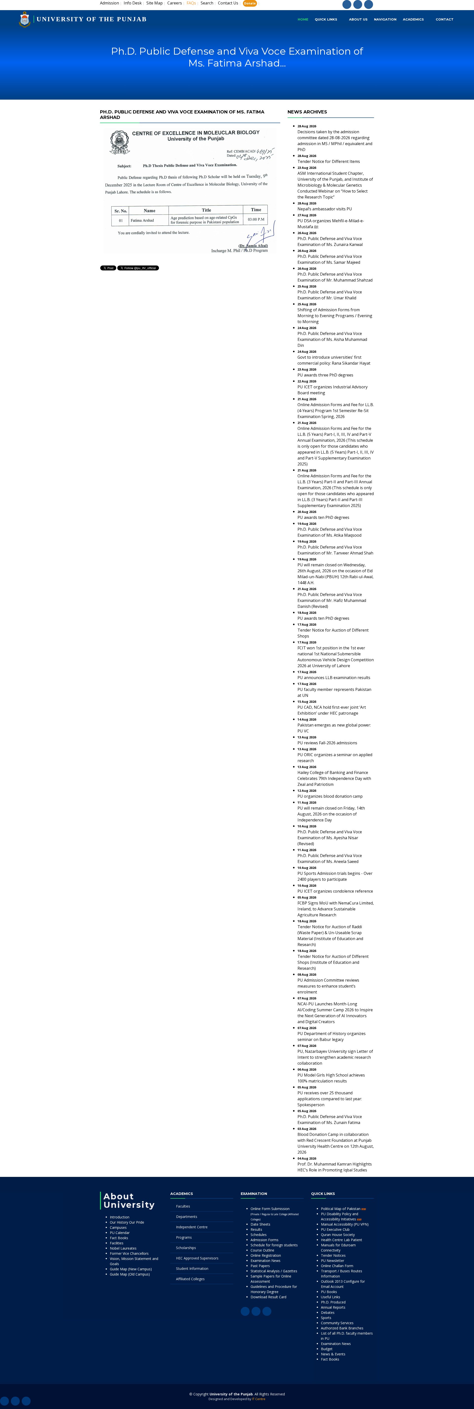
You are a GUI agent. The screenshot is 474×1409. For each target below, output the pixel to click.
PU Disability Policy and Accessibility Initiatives (339, 1216)
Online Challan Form (337, 1265)
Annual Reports (333, 1307)
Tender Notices (333, 1255)
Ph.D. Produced (333, 1302)
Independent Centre (192, 1227)
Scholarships (186, 1247)
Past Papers (260, 1265)
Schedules (259, 1234)
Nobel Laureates (123, 1248)
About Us (358, 19)
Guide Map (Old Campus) (130, 1274)
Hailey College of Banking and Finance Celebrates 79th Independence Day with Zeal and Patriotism (334, 778)
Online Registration (266, 1255)
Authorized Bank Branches (342, 1328)
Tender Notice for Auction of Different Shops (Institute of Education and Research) (333, 962)
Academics (413, 19)
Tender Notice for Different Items (328, 161)
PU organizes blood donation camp (330, 796)
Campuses (118, 1227)
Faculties (183, 1206)
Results (256, 1229)
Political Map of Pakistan (341, 1208)
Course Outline (262, 1250)
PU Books (329, 1291)
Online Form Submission (275, 1213)
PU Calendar (120, 1232)
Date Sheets (260, 1224)
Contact (445, 19)
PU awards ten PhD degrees (323, 517)
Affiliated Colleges (190, 1279)
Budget (327, 1348)
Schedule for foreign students (274, 1245)
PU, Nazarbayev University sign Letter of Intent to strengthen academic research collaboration (335, 1057)
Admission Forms (264, 1239)
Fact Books (119, 1237)
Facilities (116, 1243)
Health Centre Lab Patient (341, 1239)
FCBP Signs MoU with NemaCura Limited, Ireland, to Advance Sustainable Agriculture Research (335, 909)
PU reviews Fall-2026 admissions (327, 743)
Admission (109, 3)
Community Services (337, 1323)
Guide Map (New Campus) (131, 1269)
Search (207, 3)
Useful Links (330, 1297)
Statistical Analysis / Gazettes (274, 1271)
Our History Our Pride (127, 1222)
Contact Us (228, 3)
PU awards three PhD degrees (325, 375)
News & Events (333, 1354)
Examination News (265, 1260)
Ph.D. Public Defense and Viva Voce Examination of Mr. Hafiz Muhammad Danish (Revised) (331, 600)
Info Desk (133, 3)
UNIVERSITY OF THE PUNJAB (92, 19)
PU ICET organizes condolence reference (335, 891)
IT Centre (258, 1399)
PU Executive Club (335, 1229)
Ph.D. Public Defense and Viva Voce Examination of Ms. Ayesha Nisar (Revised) (329, 837)
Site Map (154, 3)
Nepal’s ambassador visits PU (324, 209)
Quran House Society (338, 1234)
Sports (326, 1317)
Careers (174, 3)
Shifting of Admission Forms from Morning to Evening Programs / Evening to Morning (334, 315)
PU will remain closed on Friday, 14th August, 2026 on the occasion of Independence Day (331, 814)
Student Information (192, 1268)
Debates (328, 1312)
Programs (184, 1237)
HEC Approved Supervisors (197, 1258)
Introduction (119, 1217)
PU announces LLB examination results (333, 677)
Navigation (385, 19)
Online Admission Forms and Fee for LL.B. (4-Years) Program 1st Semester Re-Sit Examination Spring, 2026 (335, 410)
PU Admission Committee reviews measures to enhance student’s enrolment (328, 986)
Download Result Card (268, 1297)
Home (303, 19)
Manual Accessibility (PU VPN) (345, 1224)
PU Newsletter (332, 1260)
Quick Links (326, 19)
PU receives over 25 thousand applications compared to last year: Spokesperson (329, 1098)
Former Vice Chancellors (129, 1253)
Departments (186, 1216)
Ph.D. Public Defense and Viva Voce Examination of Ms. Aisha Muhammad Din (332, 339)
